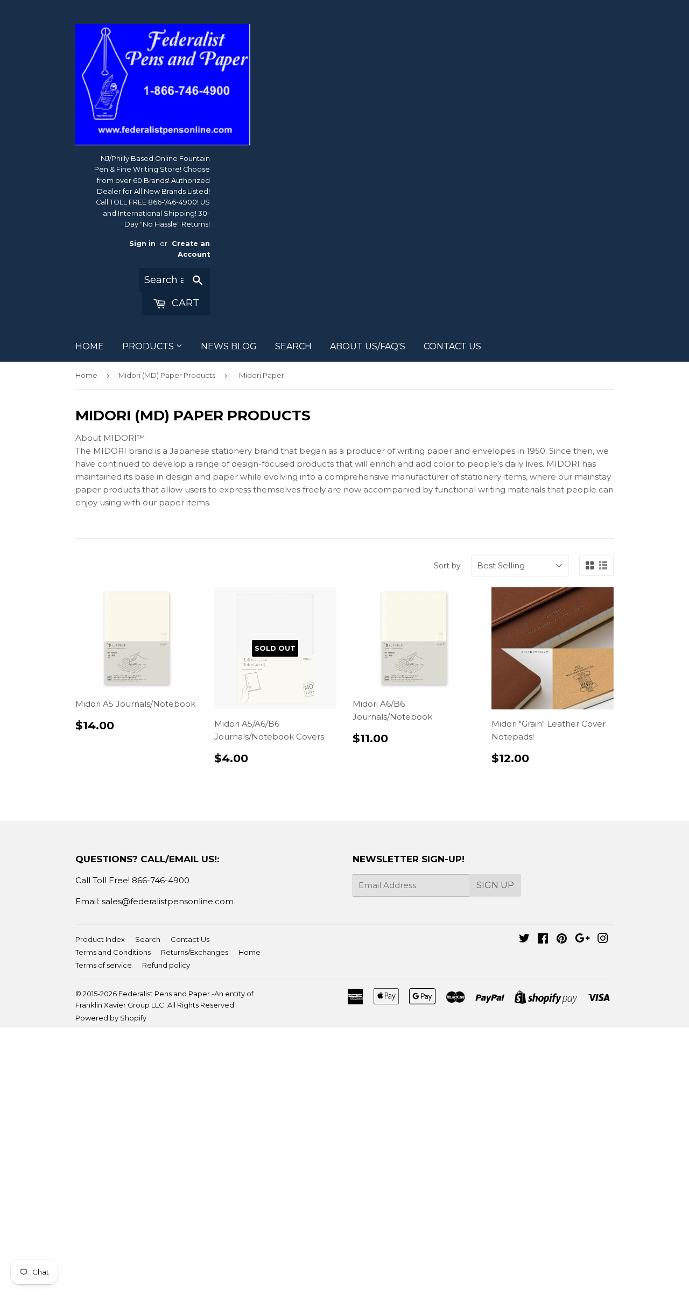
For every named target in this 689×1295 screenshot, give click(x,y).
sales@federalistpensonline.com (168, 901)
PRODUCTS (149, 346)
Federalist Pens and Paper (164, 993)
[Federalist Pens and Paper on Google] (582, 939)
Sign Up (495, 885)
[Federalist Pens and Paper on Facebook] (543, 939)
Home (86, 375)
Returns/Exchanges (194, 952)
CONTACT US (452, 346)
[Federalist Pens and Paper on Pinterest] (561, 939)
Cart (184, 303)
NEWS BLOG (229, 346)
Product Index (100, 939)
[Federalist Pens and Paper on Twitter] (524, 939)
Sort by (447, 566)
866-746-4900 (160, 880)
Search (147, 939)
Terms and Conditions (113, 952)
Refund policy (166, 965)
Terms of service (103, 965)
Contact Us (190, 939)
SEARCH (293, 346)
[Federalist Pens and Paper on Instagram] (602, 939)
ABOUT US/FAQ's (367, 346)
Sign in (142, 244)
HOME (89, 346)
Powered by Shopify (110, 1018)
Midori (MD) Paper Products (166, 375)
